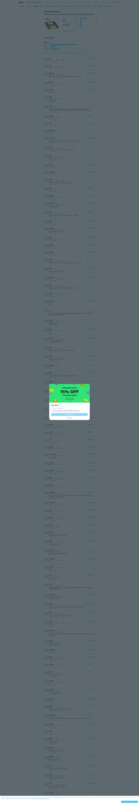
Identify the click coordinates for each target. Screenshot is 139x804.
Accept (123, 801)
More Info (135, 801)
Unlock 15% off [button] (69, 414)
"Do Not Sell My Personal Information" (40, 798)
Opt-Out (129, 801)
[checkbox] (51, 410)
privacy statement (58, 797)
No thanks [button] (69, 418)
